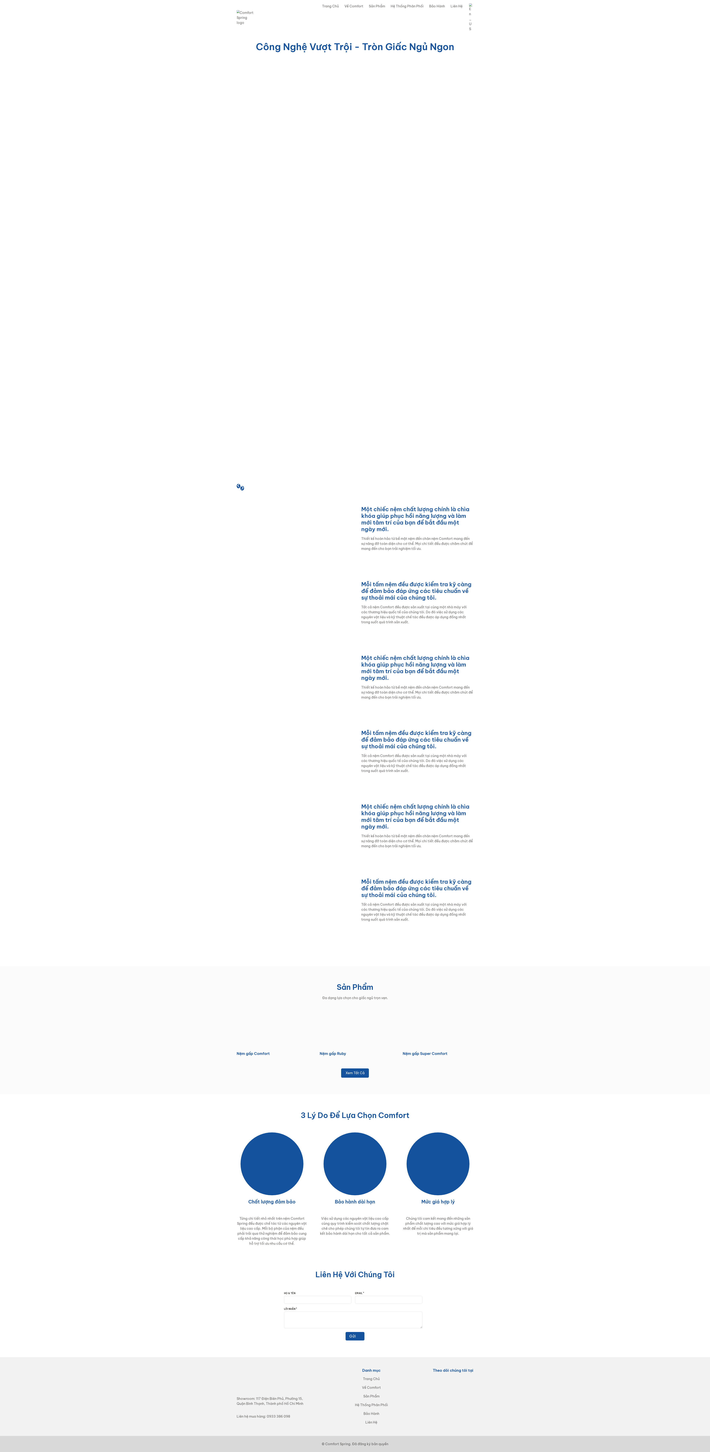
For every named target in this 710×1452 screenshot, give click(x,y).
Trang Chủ (330, 6)
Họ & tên (289, 1293)
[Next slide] (242, 488)
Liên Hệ (457, 6)
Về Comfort (353, 6)
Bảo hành (437, 6)
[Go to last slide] (238, 486)
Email (359, 1293)
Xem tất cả (355, 1073)
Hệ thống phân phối (407, 6)
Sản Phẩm (377, 6)
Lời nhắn (289, 1309)
